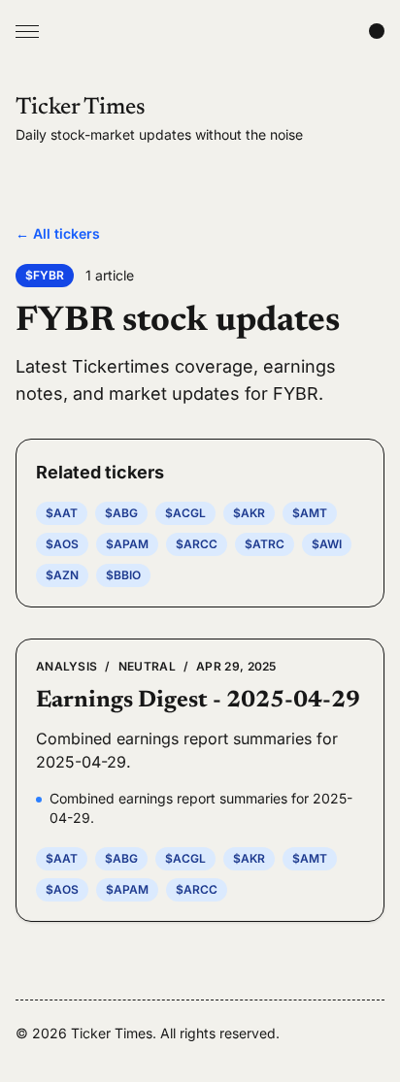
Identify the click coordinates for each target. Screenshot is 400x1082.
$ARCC (196, 544)
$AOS (62, 544)
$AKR (249, 513)
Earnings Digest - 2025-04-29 (198, 700)
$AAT (62, 513)
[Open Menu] (27, 31)
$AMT (309, 513)
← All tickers (58, 233)
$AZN (62, 575)
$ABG (121, 513)
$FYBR (44, 275)
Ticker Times (81, 107)
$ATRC (264, 544)
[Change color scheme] (376, 31)
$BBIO (123, 575)
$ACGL (185, 513)
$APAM (127, 544)
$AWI (327, 544)
